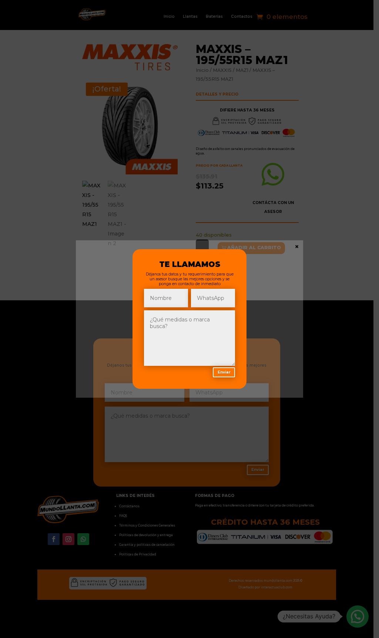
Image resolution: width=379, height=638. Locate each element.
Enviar (224, 372)
